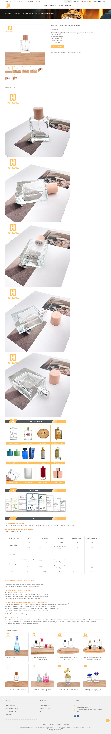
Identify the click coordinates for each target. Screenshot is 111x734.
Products (51, 6)
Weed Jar (8, 718)
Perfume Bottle (28, 14)
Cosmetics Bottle (10, 711)
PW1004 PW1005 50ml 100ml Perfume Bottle (94, 690)
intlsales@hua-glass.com (14, 1)
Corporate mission (45, 708)
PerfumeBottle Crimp (60, 52)
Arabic (77, 1)
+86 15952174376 (30, 1)
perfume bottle (25, 728)
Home (45, 6)
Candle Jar (8, 715)
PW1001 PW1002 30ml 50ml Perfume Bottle (42, 690)
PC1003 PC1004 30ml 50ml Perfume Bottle (42, 658)
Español (94, 1)
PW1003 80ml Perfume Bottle (68, 689)
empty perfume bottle (65, 728)
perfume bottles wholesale (82, 728)
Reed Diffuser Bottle (11, 708)
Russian (102, 1)
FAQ (40, 711)
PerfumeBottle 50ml (74, 52)
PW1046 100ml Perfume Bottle (16, 658)
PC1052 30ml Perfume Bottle (17, 689)
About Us (68, 6)
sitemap (66, 725)
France (85, 1)
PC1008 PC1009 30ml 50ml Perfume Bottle (68, 658)
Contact (60, 6)
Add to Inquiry (57, 46)
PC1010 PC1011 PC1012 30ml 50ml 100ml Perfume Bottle (94, 658)
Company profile (44, 705)
